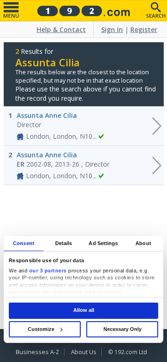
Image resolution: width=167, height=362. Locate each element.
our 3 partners (48, 270)
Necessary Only (122, 329)
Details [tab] (63, 243)
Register (143, 29)
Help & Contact (61, 29)
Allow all (83, 310)
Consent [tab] (23, 243)
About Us (83, 352)
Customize (41, 329)
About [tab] (143, 243)
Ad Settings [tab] (103, 243)
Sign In (112, 29)
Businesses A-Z (37, 352)
